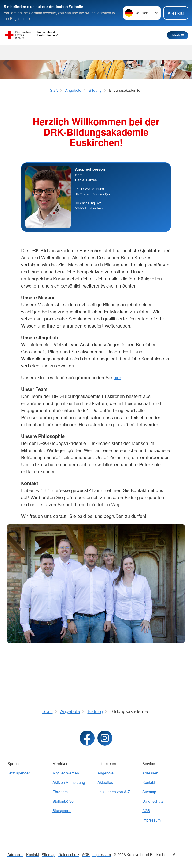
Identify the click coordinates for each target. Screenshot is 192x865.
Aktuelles (105, 782)
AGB (146, 810)
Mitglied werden (65, 773)
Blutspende (61, 810)
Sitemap (149, 791)
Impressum (151, 820)
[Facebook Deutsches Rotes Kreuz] (87, 738)
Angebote (105, 773)
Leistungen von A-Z (113, 791)
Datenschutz (152, 801)
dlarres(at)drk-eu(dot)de (93, 193)
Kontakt (148, 782)
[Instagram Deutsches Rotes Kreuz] (104, 738)
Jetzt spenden (19, 773)
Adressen (150, 773)
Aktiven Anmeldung (68, 782)
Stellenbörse (63, 801)
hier (117, 377)
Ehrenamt (60, 791)
